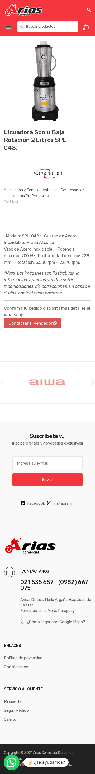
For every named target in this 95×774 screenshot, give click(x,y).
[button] (12, 762)
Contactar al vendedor (30, 323)
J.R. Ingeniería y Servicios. (51, 764)
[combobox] (47, 26)
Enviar (47, 479)
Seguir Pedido (16, 710)
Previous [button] (2, 382)
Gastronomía (71, 190)
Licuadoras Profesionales (28, 196)
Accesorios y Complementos (28, 190)
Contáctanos (16, 667)
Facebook (36, 503)
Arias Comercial (45, 752)
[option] (47, 79)
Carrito (10, 719)
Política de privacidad (23, 658)
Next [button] (92, 382)
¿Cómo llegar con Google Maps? (56, 622)
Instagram (62, 503)
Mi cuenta (13, 701)
